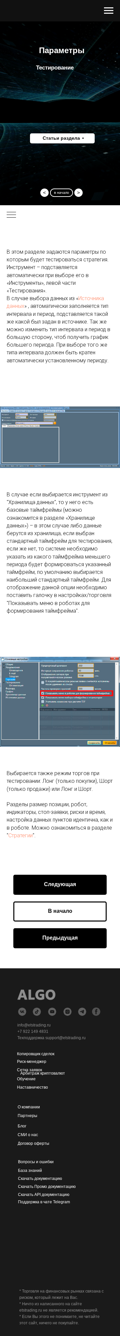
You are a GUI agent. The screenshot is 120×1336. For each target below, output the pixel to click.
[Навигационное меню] (108, 10)
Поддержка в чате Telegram (44, 1202)
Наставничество (32, 1087)
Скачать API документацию (43, 1194)
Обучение (26, 1079)
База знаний (30, 1170)
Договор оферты (33, 1143)
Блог (22, 1126)
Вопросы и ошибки (36, 1162)
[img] (52, 1011)
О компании (29, 1107)
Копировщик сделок (35, 1054)
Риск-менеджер (31, 1061)
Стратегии (20, 835)
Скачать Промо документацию (47, 1186)
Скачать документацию (40, 1178)
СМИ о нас (28, 1134)
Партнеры (27, 1115)
